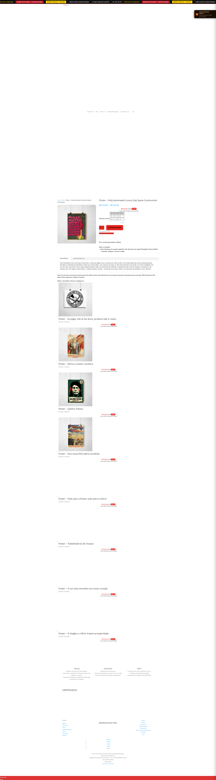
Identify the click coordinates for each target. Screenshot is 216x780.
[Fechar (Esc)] (5, 777)
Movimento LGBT (150, 275)
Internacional (127, 275)
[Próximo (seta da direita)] (2, 779)
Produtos (89, 111)
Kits (97, 111)
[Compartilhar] (4, 777)
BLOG (143, 722)
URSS (63, 731)
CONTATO (143, 724)
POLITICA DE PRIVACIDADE (143, 730)
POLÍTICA (65, 725)
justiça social (134, 275)
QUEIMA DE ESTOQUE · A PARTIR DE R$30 (29, 2)
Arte (61, 275)
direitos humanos (93, 275)
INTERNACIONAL (67, 729)
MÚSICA (64, 735)
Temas (102, 111)
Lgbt (140, 275)
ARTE (63, 727)
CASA (143, 734)
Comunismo (66, 275)
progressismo (69, 277)
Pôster (62, 200)
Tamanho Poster (104, 218)
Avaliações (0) (78, 258)
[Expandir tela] (2, 777)
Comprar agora (114, 227)
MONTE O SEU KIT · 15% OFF (56, 2)
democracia (85, 275)
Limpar (122, 222)
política (59, 277)
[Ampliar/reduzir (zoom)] (0, 777)
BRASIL (64, 723)
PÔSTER (143, 732)
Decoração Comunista (76, 275)
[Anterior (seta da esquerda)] (0, 779)
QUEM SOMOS (143, 726)
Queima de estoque (112, 111)
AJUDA (143, 720)
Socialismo (81, 277)
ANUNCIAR (143, 728)
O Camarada (123, 111)
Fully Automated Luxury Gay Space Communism (110, 275)
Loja (58, 200)
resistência (75, 277)
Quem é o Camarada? (108, 764)
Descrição (64, 258)
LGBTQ (143, 275)
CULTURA (65, 733)
